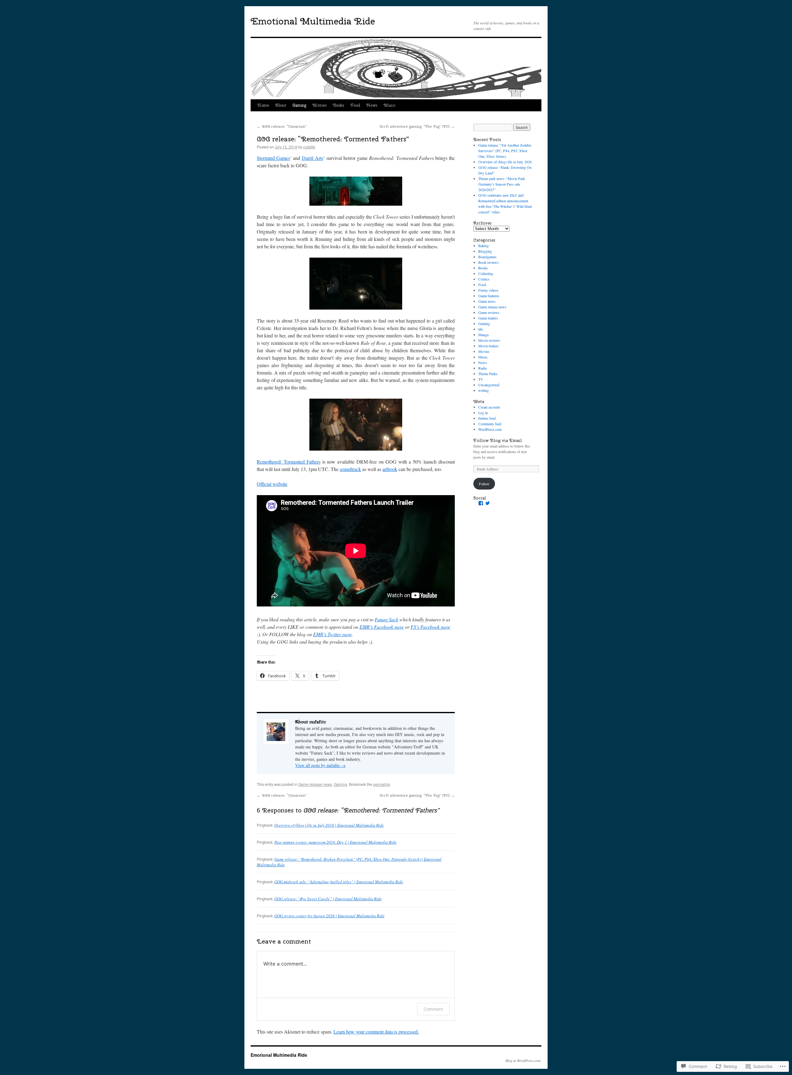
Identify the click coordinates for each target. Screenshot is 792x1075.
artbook (389, 469)
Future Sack (386, 619)
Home (263, 105)
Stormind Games (273, 158)
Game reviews (488, 312)
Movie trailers (488, 345)
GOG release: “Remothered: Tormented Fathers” (333, 139)
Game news (487, 301)
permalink (381, 784)
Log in (483, 412)
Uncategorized (488, 384)
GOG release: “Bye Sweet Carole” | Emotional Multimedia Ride (328, 899)
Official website (272, 484)
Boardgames (487, 256)
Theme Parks (487, 373)
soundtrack (350, 469)
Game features (488, 295)
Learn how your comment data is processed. (376, 1031)
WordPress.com (489, 429)
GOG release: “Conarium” (282, 126)
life (480, 329)
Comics (483, 278)
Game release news (315, 784)
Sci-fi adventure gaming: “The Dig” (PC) (417, 126)
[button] (355, 191)
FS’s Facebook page (430, 626)
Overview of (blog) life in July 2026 (505, 161)
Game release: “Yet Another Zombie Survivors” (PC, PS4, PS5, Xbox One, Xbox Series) (504, 151)
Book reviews (488, 262)
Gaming (299, 105)
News (371, 105)
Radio (482, 368)
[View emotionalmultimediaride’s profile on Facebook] (480, 503)
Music (389, 105)
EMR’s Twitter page (332, 634)
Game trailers (488, 317)
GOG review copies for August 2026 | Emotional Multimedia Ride (329, 916)
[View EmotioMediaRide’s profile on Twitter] (487, 503)
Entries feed (487, 418)
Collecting (485, 273)
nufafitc (309, 146)
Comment (433, 1009)
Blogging (485, 251)
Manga (483, 334)
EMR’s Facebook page (381, 626)
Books (338, 105)
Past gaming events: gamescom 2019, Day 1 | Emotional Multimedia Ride (335, 842)
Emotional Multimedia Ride (313, 21)
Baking (483, 245)
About (280, 105)
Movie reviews (489, 340)
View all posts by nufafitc (320, 765)
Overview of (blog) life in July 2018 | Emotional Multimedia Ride (329, 825)
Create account (489, 407)
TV (480, 379)
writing (483, 390)
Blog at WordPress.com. (523, 1060)
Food (355, 105)
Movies (319, 105)
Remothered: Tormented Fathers (289, 461)
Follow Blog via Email (497, 440)
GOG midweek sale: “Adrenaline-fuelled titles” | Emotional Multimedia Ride (338, 881)
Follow (484, 483)
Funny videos (488, 290)
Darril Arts (312, 158)
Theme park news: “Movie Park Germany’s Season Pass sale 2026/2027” (501, 184)
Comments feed (489, 423)
